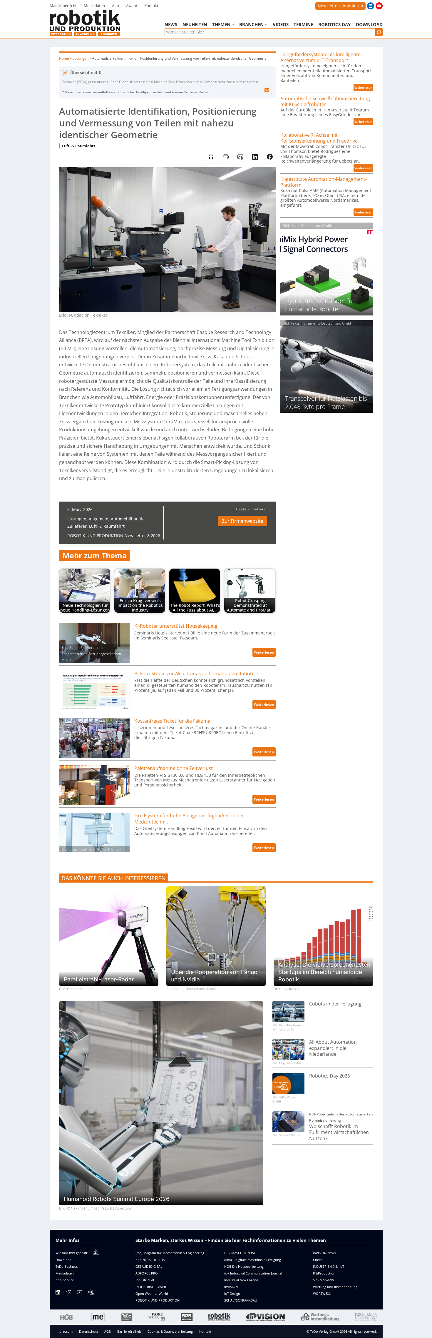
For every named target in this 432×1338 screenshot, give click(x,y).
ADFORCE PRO (146, 1273)
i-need (318, 1259)
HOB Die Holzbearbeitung (244, 1266)
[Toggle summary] (267, 90)
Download (63, 1259)
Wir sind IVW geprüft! (72, 1253)
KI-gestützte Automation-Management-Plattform (323, 182)
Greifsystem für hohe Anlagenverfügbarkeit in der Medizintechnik (189, 819)
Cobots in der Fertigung (335, 1004)
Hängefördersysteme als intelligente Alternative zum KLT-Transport (320, 57)
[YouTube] (80, 1293)
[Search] (378, 32)
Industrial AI (144, 1280)
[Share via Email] (240, 157)
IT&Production (324, 1273)
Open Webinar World (151, 1293)
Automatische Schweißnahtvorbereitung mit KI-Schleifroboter (325, 102)
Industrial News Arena (241, 1280)
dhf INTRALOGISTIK (150, 1259)
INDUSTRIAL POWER (150, 1286)
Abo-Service (65, 1280)
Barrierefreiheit (129, 1331)
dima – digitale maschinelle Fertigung (252, 1259)
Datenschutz (88, 1331)
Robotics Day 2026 (329, 1076)
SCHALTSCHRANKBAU (240, 1300)
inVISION (231, 1286)
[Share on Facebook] (270, 157)
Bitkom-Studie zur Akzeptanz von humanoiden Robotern (196, 674)
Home (64, 58)
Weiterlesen (265, 653)
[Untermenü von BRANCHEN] (266, 24)
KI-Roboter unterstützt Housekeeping (175, 626)
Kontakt (205, 1331)
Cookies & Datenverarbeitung (170, 1331)
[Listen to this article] (211, 157)
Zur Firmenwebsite (242, 521)
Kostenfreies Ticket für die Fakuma (172, 721)
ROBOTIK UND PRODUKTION (157, 1300)
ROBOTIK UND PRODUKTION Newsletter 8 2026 (113, 535)
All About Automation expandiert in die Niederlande (333, 1048)
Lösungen (80, 58)
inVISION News (324, 1253)
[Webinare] (91, 1293)
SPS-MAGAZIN (323, 1280)
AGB (107, 1331)
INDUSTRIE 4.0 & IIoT (328, 1266)
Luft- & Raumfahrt (78, 145)
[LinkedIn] (58, 1293)
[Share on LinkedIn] (255, 157)
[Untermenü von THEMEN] (233, 24)
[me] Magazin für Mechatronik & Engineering (169, 1253)
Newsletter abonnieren (340, 6)
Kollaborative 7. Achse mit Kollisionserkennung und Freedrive (319, 138)
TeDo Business (67, 1266)
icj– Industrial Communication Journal (253, 1273)
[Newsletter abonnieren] (68, 1293)
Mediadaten (65, 1273)
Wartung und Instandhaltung (335, 1286)
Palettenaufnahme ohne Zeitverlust (173, 768)
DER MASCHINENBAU (240, 1253)
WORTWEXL (322, 1293)
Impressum (64, 1331)
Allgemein (98, 519)
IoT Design (232, 1293)
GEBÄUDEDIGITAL (148, 1266)
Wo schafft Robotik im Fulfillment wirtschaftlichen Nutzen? (339, 1132)
